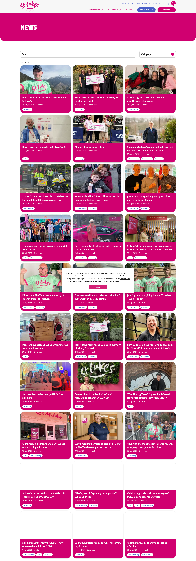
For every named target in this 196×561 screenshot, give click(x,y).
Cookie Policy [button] (125, 279)
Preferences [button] (114, 281)
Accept (98, 287)
